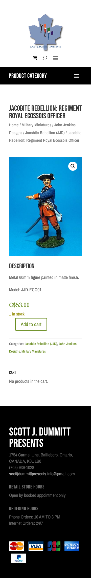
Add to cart (31, 324)
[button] (72, 166)
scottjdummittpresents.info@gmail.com (42, 474)
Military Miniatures (36, 125)
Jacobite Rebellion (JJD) (45, 132)
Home (14, 125)
